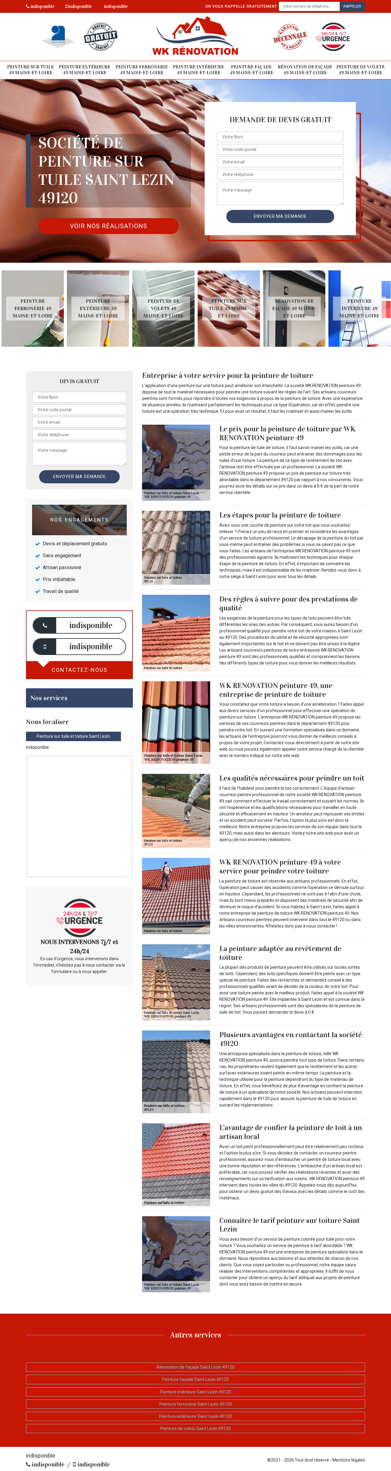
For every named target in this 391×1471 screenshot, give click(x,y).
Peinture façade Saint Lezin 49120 (195, 1379)
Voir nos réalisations (108, 226)
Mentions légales (348, 1460)
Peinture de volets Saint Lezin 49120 (195, 1428)
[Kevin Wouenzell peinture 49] (196, 37)
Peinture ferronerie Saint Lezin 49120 (195, 1404)
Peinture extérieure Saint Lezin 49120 (195, 1416)
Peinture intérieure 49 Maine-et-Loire (198, 70)
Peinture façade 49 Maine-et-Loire (251, 70)
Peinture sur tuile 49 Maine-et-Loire (30, 70)
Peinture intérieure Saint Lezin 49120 (195, 1391)
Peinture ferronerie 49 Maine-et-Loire (141, 70)
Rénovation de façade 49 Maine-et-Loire (305, 70)
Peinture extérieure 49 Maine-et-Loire (84, 70)
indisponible (42, 6)
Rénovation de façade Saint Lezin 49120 (196, 1367)
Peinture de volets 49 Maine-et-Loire (360, 70)
